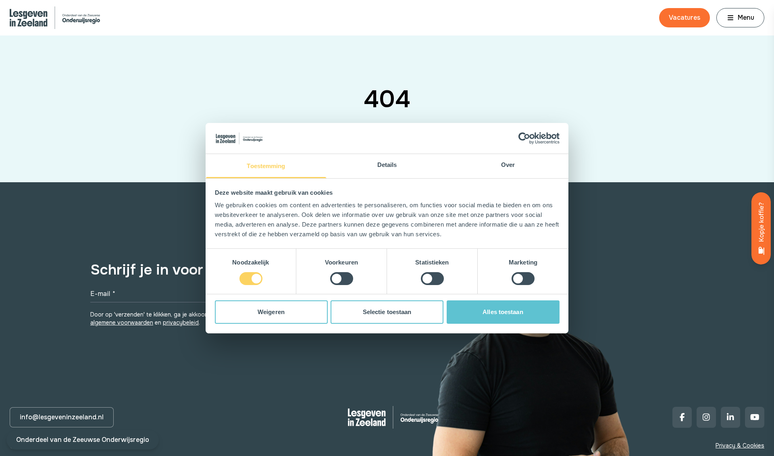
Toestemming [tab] (266, 165)
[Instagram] (706, 417)
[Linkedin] (730, 417)
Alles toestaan (503, 311)
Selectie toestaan (387, 311)
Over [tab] (508, 164)
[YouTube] (754, 417)
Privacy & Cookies (740, 445)
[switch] (341, 278)
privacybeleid (181, 322)
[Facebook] (682, 417)
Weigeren (271, 311)
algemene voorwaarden (121, 322)
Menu (746, 17)
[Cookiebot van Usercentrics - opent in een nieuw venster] (524, 138)
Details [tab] (387, 164)
